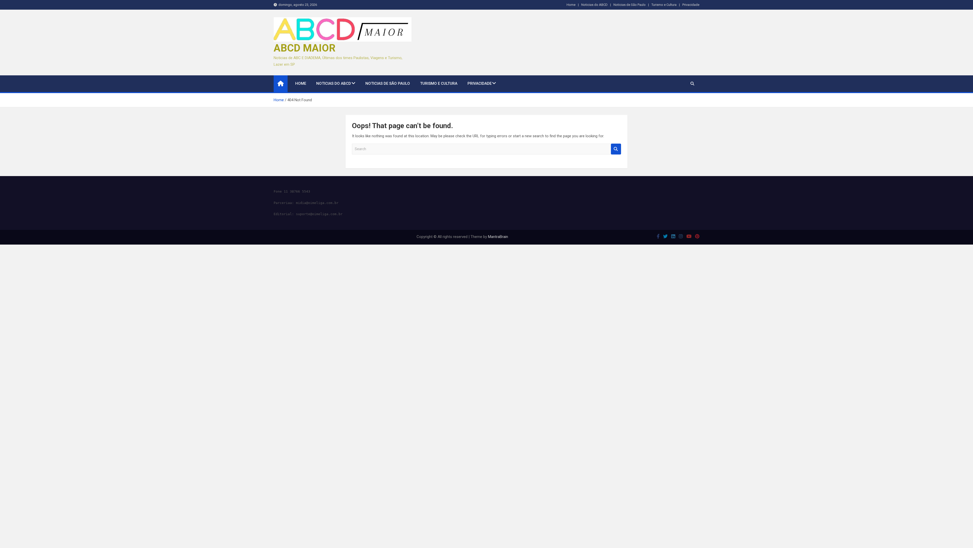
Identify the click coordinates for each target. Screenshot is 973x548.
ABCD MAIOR (304, 48)
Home (571, 5)
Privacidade (690, 5)
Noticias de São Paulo (629, 5)
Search (616, 149)
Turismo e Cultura (664, 5)
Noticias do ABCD (594, 5)
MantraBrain (498, 236)
